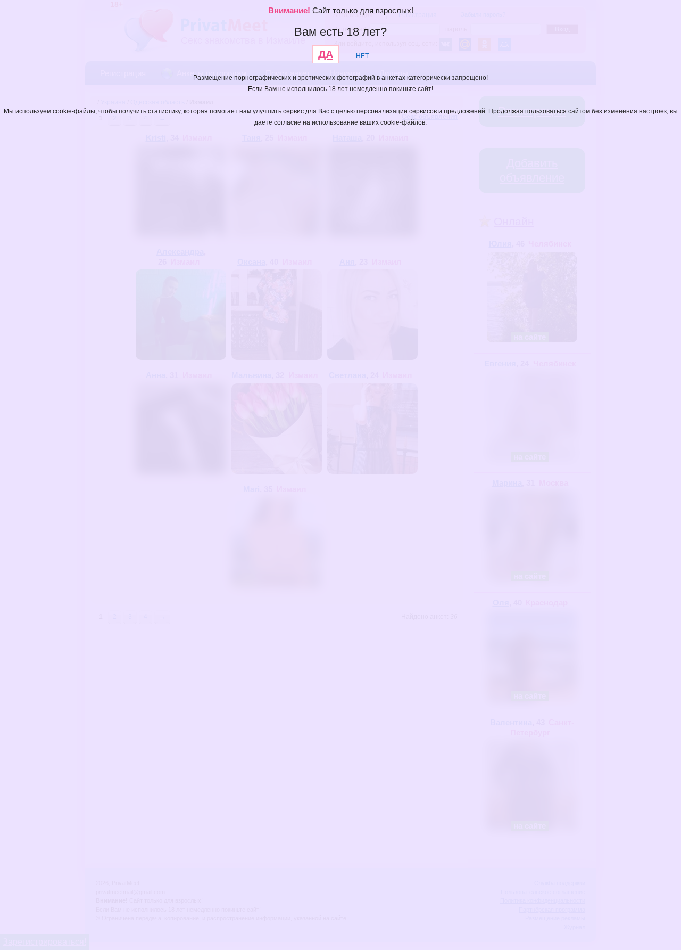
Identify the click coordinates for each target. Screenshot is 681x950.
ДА (325, 54)
